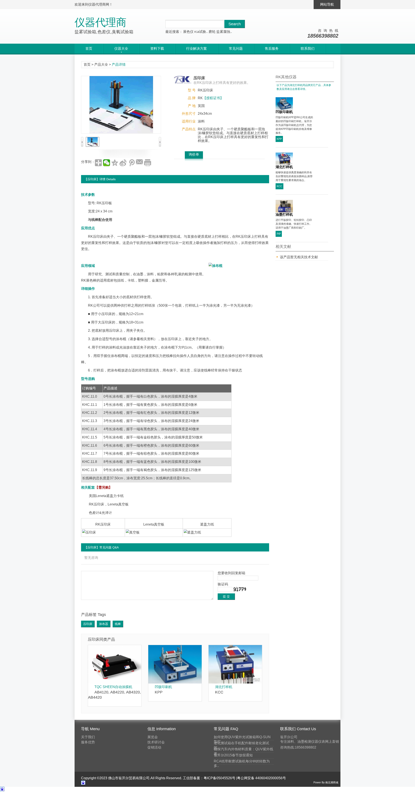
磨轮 (212, 31)
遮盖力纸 (207, 524)
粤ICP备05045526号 (219, 778)
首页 (88, 48)
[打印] (147, 162)
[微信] (106, 162)
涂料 (201, 121)
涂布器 (103, 624)
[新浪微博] (123, 162)
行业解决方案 (196, 48)
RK (99, 203)
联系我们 (307, 48)
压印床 (98, 236)
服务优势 (88, 742)
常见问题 (236, 48)
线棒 (118, 624)
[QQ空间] (114, 162)
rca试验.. (201, 31)
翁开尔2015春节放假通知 (233, 755)
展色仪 (188, 31)
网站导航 (327, 4)
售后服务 (272, 48)
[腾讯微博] (131, 162)
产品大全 (101, 64)
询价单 (194, 154)
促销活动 (154, 747)
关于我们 (88, 737)
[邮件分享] (139, 162)
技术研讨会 (156, 742)
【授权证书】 (213, 98)
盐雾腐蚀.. (224, 31)
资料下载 (157, 48)
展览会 (152, 737)
